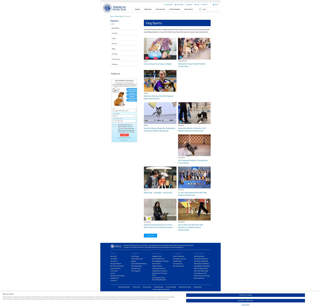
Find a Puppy (180, 4)
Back (113, 24)
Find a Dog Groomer (137, 258)
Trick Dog (114, 33)
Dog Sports (181, 157)
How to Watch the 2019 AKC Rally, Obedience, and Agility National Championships (190, 227)
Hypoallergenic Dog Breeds (202, 266)
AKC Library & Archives (117, 266)
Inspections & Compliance (159, 271)
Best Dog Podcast (199, 278)
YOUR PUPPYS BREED (116, 113)
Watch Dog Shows (199, 256)
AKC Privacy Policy (124, 140)
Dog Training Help (136, 266)
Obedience (115, 64)
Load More (150, 235)
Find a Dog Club (177, 263)
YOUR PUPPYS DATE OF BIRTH (117, 118)
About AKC (113, 256)
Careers (112, 273)
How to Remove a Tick (200, 273)
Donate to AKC (177, 261)
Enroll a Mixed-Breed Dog (138, 263)
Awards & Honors (115, 268)
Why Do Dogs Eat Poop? (201, 268)
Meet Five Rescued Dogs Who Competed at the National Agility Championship (159, 129)
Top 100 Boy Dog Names (201, 261)
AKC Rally (115, 54)
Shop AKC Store (136, 268)
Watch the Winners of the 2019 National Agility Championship (158, 97)
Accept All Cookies (245, 295)
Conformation (116, 59)
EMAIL (114, 108)
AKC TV (205, 4)
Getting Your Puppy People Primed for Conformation (191, 65)
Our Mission (114, 258)
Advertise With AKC (124, 287)
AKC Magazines (135, 271)
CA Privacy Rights (171, 287)
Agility (113, 48)
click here (129, 137)
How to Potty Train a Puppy (202, 275)
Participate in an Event (179, 258)
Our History (113, 261)
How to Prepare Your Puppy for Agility (157, 64)
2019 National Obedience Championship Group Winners (192, 161)
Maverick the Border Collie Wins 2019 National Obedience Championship (192, 129)
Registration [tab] (148, 9)
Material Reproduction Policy (161, 289)
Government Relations (158, 268)
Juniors (114, 38)
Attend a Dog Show (178, 256)
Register (190, 4)
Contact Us (113, 280)
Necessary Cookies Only (245, 300)
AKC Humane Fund (178, 266)
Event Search (169, 4)
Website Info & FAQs (185, 287)
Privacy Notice (147, 287)
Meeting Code (114, 278)
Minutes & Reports (115, 263)
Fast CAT (114, 43)
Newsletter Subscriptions (117, 275)
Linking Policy (198, 287)
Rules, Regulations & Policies (160, 261)
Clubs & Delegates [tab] (174, 9)
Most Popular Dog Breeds (201, 263)
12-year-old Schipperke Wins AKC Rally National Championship (192, 194)
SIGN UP (124, 135)
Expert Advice (119, 16)
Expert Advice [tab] (188, 9)
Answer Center (156, 263)
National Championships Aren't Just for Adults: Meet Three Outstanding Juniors (158, 226)
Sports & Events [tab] (160, 9)
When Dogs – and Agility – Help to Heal (158, 193)
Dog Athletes (115, 28)
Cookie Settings (246, 304)
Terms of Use (136, 287)
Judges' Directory (157, 266)
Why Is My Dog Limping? (201, 271)
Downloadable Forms (158, 258)
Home (112, 16)
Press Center (114, 271)
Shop (198, 4)
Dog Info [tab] (137, 9)
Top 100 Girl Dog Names (201, 258)
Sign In (216, 4)
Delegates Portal (157, 256)
